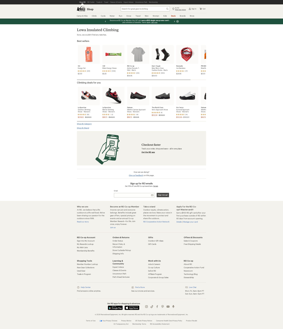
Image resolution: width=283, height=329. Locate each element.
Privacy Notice (126, 320)
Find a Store (140, 287)
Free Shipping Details (192, 244)
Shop (90, 9)
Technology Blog (191, 274)
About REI (188, 264)
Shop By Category (84, 124)
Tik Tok (152, 306)
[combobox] (145, 8)
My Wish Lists (82, 247)
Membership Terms (139, 324)
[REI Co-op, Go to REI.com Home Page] (81, 8)
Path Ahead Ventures (121, 277)
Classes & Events (119, 270)
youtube (168, 306)
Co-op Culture (154, 267)
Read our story (83, 222)
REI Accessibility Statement (160, 324)
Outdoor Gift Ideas (155, 241)
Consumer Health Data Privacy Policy (169, 320)
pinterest (162, 306)
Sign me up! (163, 195)
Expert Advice (118, 267)
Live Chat (192, 287)
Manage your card (190, 222)
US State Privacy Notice (143, 320)
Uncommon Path (119, 274)
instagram (146, 306)
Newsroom (188, 271)
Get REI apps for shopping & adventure (123, 303)
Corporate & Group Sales (158, 277)
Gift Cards (152, 244)
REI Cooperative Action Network (156, 222)
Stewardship (189, 277)
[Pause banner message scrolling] (177, 21)
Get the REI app (148, 152)
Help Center (86, 287)
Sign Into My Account (86, 241)
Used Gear (81, 271)
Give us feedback (136, 175)
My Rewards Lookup (85, 244)
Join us (113, 227)
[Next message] (174, 21)
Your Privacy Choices (109, 320)
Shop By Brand (83, 128)
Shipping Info (118, 254)
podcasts (173, 306)
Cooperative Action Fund (194, 267)
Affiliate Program (155, 274)
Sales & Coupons (191, 241)
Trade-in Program (84, 274)
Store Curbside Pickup (122, 250)
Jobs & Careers (154, 264)
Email (116, 191)
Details (155, 186)
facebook (157, 306)
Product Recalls (191, 320)
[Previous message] (105, 21)
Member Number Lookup (87, 264)
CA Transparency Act (121, 324)
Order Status (118, 241)
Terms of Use (90, 320)
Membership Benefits (85, 251)
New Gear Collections (85, 267)
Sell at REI (152, 271)
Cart (204, 9)
